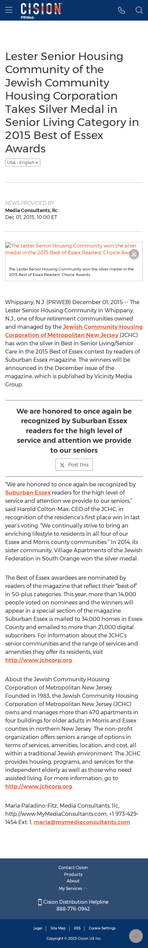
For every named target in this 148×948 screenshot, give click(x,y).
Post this (78, 465)
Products (73, 874)
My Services (71, 888)
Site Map (58, 928)
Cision (83, 938)
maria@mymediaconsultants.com (82, 822)
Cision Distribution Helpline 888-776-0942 (75, 905)
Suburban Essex (28, 492)
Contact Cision (73, 867)
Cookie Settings (102, 928)
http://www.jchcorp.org (38, 660)
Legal (37, 928)
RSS (77, 928)
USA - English (21, 162)
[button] (121, 10)
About (73, 880)
